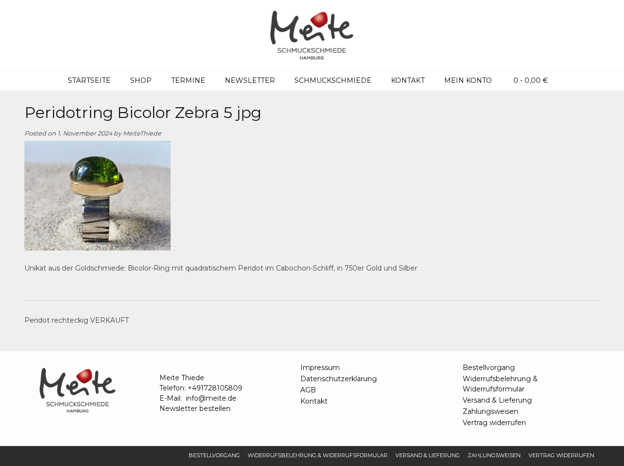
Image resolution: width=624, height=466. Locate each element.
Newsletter (250, 80)
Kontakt (408, 80)
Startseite (89, 80)
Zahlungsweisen (490, 411)
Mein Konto (468, 80)
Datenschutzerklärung (338, 378)
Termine (188, 80)
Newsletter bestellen (195, 408)
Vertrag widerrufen (494, 422)
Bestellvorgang (489, 367)
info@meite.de (211, 398)
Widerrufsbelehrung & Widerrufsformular (500, 383)
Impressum (320, 367)
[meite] (312, 35)
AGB (308, 390)
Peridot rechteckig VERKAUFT (76, 320)
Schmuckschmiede (332, 80)
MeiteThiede (142, 133)
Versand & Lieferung (497, 400)
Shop (141, 80)
